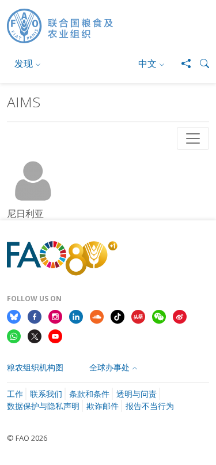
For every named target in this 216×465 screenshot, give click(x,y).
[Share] (181, 63)
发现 (23, 63)
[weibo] (180, 315)
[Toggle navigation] (193, 138)
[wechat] (159, 315)
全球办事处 (109, 367)
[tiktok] (117, 315)
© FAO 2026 (27, 438)
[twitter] (34, 335)
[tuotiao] (138, 315)
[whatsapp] (14, 335)
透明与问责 (136, 393)
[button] (200, 63)
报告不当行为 (150, 405)
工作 (15, 393)
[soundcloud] (97, 315)
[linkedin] (76, 315)
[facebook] (34, 315)
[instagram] (55, 315)
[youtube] (55, 335)
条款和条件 (89, 393)
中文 (147, 63)
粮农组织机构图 (35, 367)
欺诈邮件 (102, 405)
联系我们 (46, 393)
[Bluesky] (14, 315)
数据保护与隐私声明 (43, 405)
